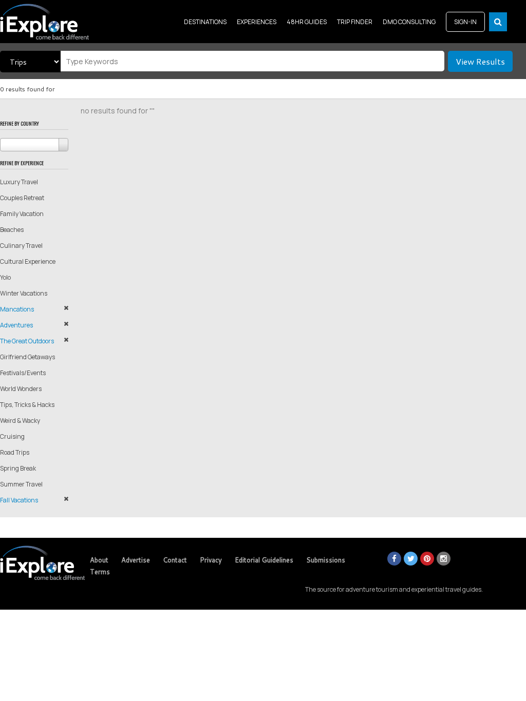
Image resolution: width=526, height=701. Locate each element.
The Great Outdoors (27, 341)
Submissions (325, 559)
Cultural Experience (27, 261)
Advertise (135, 559)
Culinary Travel (21, 245)
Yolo (5, 277)
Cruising (12, 436)
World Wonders (21, 388)
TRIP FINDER (354, 21)
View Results (480, 61)
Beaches (12, 229)
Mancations (17, 309)
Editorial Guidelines (264, 559)
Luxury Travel (19, 182)
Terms (100, 571)
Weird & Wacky (20, 420)
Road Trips (14, 452)
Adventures (16, 325)
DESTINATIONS (205, 21)
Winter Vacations (23, 293)
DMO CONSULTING (409, 21)
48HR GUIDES (307, 21)
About (99, 559)
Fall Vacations (19, 500)
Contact (175, 559)
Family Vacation (22, 213)
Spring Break (18, 468)
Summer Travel (21, 484)
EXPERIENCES (256, 21)
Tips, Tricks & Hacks (27, 404)
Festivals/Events (23, 372)
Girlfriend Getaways (27, 357)
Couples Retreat (22, 197)
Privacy (211, 559)
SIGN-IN (465, 21)
